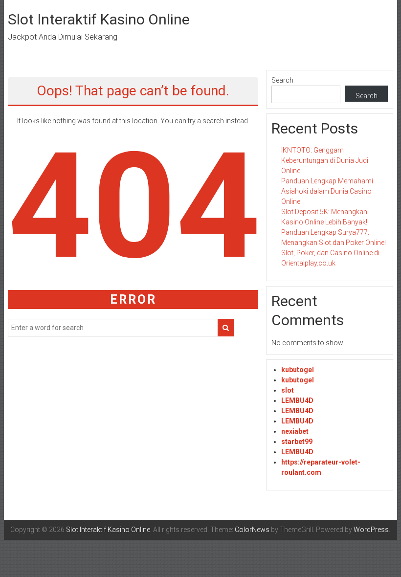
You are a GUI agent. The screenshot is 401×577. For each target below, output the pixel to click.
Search (282, 80)
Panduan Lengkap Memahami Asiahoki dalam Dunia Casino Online (327, 191)
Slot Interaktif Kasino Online (99, 19)
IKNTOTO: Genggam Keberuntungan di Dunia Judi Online (324, 160)
